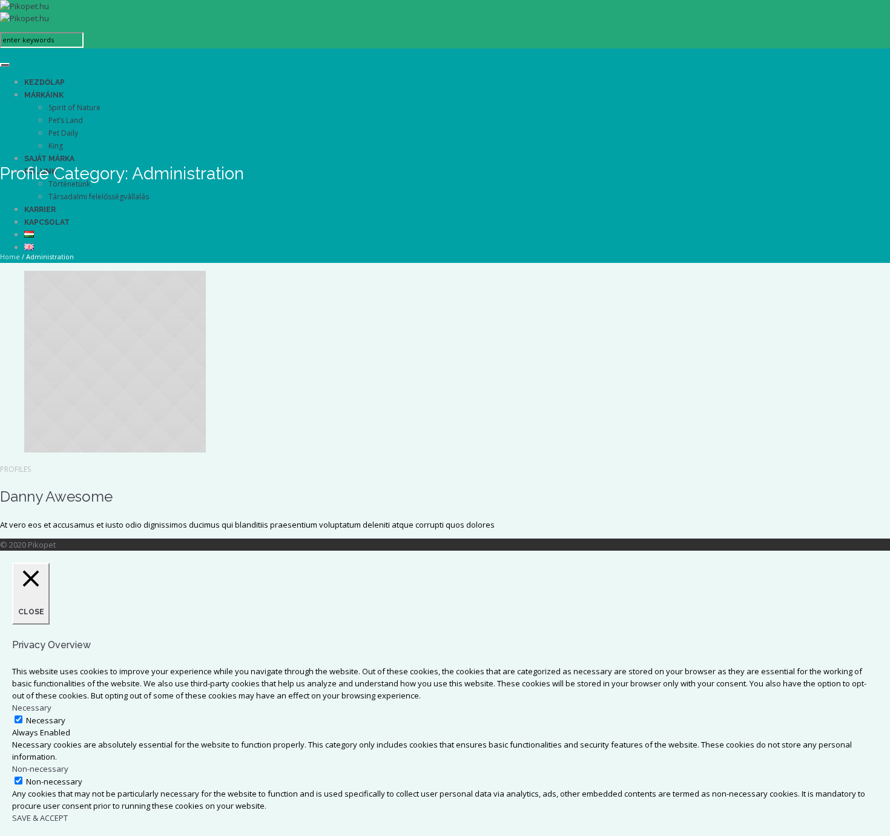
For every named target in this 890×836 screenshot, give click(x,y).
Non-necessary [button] (40, 768)
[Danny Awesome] (115, 449)
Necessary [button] (31, 707)
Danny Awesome (56, 496)
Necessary (45, 720)
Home (10, 256)
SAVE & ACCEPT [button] (40, 817)
